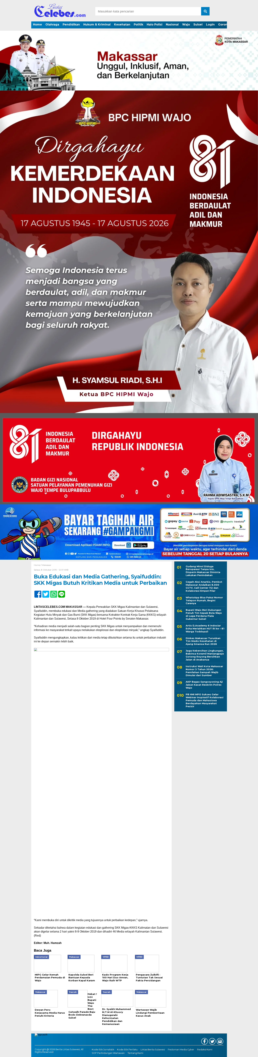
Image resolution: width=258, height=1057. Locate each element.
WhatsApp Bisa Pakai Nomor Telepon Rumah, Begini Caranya (204, 600)
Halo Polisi (154, 24)
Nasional (172, 24)
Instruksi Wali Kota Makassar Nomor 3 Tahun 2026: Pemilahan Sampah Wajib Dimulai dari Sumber (204, 671)
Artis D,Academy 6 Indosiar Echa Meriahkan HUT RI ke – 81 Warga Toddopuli (205, 628)
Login (210, 24)
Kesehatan (122, 24)
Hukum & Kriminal (97, 24)
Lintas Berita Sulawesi (153, 1049)
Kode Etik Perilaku (127, 1049)
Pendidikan (71, 24)
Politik (138, 24)
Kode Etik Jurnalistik (103, 1049)
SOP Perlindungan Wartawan (108, 1053)
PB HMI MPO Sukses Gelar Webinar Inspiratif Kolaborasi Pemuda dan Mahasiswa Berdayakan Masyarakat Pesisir (204, 700)
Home (37, 24)
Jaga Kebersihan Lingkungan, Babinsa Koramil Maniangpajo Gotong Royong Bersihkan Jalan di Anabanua (205, 655)
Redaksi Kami (204, 1049)
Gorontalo (225, 24)
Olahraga (52, 24)
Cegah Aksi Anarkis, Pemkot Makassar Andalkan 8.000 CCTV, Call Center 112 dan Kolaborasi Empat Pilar (204, 586)
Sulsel (198, 24)
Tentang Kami (135, 1053)
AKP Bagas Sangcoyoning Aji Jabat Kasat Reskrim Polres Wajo (204, 684)
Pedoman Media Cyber (181, 1049)
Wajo (186, 24)
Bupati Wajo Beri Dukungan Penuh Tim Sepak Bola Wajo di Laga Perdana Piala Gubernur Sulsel (204, 614)
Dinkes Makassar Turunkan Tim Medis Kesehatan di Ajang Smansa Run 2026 (203, 641)
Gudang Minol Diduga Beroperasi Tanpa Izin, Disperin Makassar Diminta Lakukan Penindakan (203, 571)
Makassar (46, 565)
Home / (38, 565)
